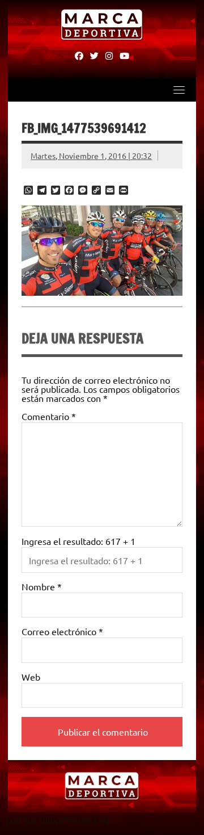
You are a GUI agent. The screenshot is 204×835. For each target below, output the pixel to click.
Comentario (49, 416)
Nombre (42, 586)
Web (31, 676)
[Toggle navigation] (179, 89)
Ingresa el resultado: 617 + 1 (78, 541)
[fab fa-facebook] (79, 55)
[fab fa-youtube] (124, 55)
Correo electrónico (62, 631)
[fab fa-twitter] (94, 55)
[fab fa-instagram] (109, 55)
